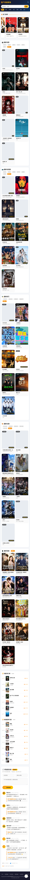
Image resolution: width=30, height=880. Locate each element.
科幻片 (18, 44)
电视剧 (10, 9)
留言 (24, 9)
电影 (6, 9)
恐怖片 (23, 44)
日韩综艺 (16, 299)
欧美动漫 (16, 426)
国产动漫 (5, 426)
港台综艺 (10, 299)
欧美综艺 (21, 299)
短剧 (21, 9)
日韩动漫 (10, 426)
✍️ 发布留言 (8, 787)
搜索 (26, 6)
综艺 (14, 9)
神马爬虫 (11, 874)
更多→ (9, 46)
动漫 (17, 9)
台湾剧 (4, 174)
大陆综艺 (5, 299)
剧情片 (4, 46)
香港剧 (23, 172)
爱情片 (14, 44)
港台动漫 (21, 426)
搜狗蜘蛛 (16, 874)
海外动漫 (5, 428)
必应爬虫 (21, 874)
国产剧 (18, 172)
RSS (2, 874)
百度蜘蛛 (6, 874)
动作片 (4, 44)
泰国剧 (14, 172)
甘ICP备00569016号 (15, 877)
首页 (2, 9)
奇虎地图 (26, 874)
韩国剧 (9, 172)
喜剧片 (9, 44)
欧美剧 (4, 172)
